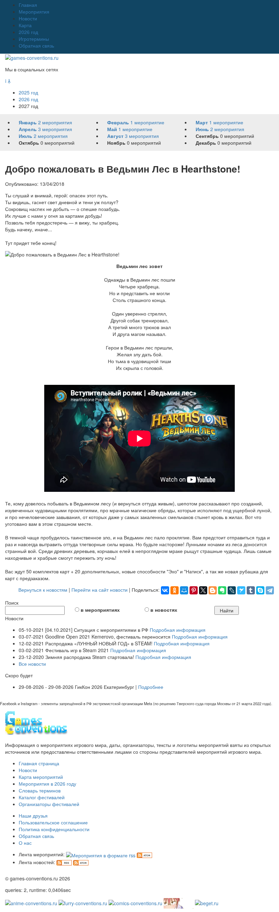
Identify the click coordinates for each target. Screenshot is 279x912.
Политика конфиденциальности (54, 829)
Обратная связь (36, 45)
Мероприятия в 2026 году (47, 783)
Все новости (32, 663)
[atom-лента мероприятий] (144, 854)
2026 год (28, 32)
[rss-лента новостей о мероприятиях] (64, 862)
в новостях (163, 609)
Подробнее (150, 686)
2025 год (28, 92)
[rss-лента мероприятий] (100, 854)
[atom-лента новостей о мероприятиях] (80, 862)
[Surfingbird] (241, 590)
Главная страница (39, 763)
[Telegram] (270, 590)
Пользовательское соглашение (53, 822)
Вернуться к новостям (42, 589)
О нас (25, 842)
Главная (28, 4)
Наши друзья (33, 815)
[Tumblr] (251, 590)
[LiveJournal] (232, 590)
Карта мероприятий (41, 776)
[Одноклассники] (174, 590)
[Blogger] (213, 590)
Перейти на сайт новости (99, 589)
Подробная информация (178, 629)
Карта (25, 25)
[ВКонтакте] (165, 590)
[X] (203, 590)
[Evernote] (222, 590)
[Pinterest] (194, 590)
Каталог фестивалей (42, 797)
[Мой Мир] (184, 590)
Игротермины (34, 38)
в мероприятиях (100, 609)
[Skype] (260, 590)
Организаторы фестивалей (49, 804)
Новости (28, 18)
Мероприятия (34, 11)
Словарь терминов (40, 790)
